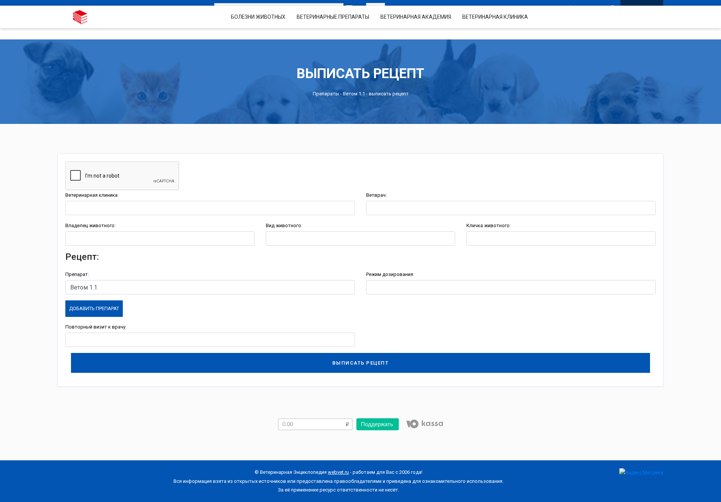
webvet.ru (338, 472)
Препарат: (77, 274)
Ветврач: (376, 195)
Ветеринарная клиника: (92, 195)
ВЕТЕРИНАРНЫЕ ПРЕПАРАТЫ (333, 17)
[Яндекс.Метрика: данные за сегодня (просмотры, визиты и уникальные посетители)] (641, 472)
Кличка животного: (488, 225)
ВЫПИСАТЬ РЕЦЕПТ (360, 363)
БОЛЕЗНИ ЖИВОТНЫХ (258, 17)
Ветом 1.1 (354, 93)
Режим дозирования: (390, 274)
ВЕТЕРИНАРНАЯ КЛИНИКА (495, 17)
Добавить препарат (94, 308)
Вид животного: (284, 225)
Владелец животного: (90, 225)
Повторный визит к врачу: (96, 327)
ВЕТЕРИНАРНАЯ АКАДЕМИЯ (415, 17)
